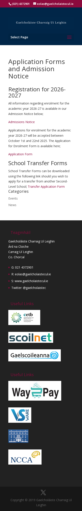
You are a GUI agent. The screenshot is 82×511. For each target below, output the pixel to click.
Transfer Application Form (46, 186)
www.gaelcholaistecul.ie (31, 281)
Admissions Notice (21, 122)
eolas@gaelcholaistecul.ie (33, 274)
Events (13, 198)
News (12, 205)
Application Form (20, 154)
